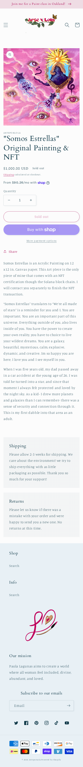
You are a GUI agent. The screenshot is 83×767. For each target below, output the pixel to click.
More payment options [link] (42, 240)
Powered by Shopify (51, 760)
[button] (6, 25)
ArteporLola (35, 760)
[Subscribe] (68, 705)
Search (14, 566)
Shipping (8, 174)
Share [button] (13, 251)
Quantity (9, 191)
